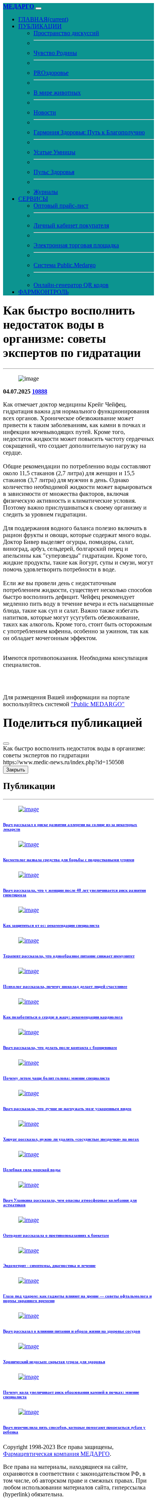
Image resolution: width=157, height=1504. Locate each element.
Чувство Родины (55, 53)
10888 (39, 391)
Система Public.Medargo (65, 265)
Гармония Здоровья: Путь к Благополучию (89, 132)
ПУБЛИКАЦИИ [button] (40, 26)
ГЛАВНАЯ (43, 19)
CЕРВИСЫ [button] (33, 198)
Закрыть (15, 770)
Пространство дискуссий (66, 33)
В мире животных (57, 92)
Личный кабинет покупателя (71, 225)
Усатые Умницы (54, 152)
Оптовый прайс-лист (61, 205)
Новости (45, 112)
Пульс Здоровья (54, 172)
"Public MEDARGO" (98, 704)
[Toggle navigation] (38, 8)
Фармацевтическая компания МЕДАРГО (56, 1454)
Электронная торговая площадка (76, 245)
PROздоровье (51, 72)
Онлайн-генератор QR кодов (71, 285)
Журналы (46, 192)
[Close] (6, 743)
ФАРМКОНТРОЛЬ (43, 292)
